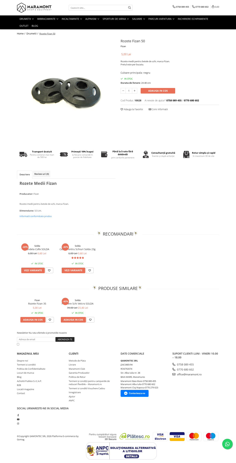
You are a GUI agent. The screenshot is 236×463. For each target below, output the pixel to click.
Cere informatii (159, 109)
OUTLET (24, 25)
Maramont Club (77, 368)
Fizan (123, 46)
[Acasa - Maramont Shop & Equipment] (34, 8)
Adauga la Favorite (133, 109)
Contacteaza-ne (137, 393)
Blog (35, 25)
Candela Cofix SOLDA (37, 249)
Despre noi (22, 360)
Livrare (72, 364)
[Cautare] (129, 8)
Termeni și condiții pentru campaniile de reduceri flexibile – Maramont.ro (89, 383)
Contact (21, 393)
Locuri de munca (25, 372)
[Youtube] (18, 419)
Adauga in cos (158, 90)
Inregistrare (75, 392)
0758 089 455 (185, 364)
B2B (19, 385)
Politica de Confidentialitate (109, 344)
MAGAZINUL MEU (28, 353)
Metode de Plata (77, 360)
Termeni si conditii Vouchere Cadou (87, 388)
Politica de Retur (77, 376)
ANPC (72, 400)
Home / (21, 33)
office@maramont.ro (189, 374)
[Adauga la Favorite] (49, 270)
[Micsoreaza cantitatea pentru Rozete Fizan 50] (123, 91)
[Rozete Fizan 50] (66, 90)
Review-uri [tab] (41, 173)
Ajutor (72, 396)
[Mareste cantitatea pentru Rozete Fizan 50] (134, 91)
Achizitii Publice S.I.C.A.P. (29, 381)
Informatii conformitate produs (36, 216)
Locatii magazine (25, 389)
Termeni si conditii (26, 364)
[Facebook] (18, 415)
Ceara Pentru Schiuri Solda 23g (78, 249)
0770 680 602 (185, 369)
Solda (37, 245)
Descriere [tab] (25, 174)
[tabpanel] (66, 90)
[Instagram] (18, 423)
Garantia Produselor (79, 372)
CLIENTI (73, 353)
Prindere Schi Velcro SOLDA (77, 303)
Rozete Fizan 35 (37, 303)
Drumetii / (32, 33)
